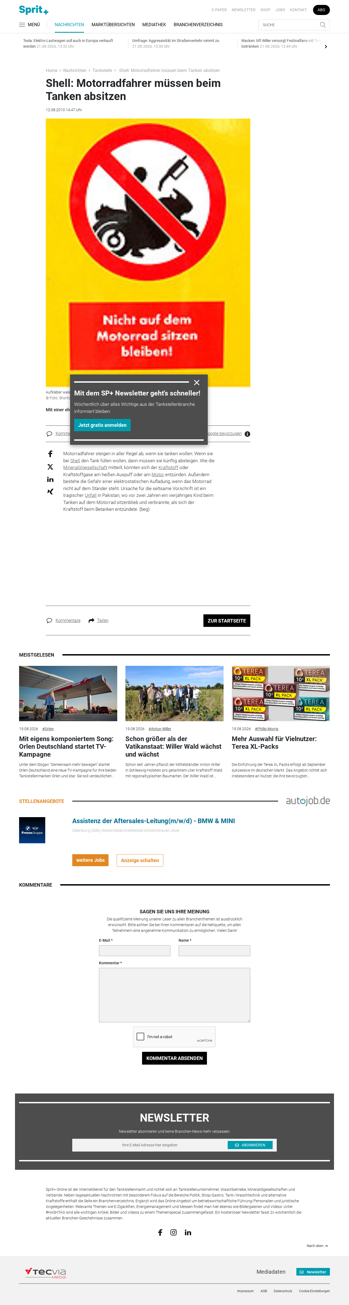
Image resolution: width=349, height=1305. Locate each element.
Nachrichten (69, 24)
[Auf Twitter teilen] (50, 466)
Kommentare (68, 433)
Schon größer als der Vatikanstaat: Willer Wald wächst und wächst (173, 747)
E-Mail (104, 940)
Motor (158, 474)
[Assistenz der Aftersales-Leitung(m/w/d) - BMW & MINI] (32, 829)
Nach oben (315, 1246)
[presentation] (326, 46)
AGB (264, 1291)
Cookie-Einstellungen (314, 1291)
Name (184, 940)
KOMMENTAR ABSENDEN (174, 1058)
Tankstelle (102, 70)
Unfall (91, 495)
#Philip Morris (266, 729)
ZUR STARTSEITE (227, 621)
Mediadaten (271, 1271)
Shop (265, 10)
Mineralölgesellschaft (85, 467)
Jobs (280, 10)
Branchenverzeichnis (198, 24)
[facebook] (160, 1232)
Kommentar (109, 963)
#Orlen (48, 729)
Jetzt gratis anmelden (102, 425)
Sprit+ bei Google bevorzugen (214, 433)
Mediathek (154, 24)
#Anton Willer (160, 729)
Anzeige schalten (140, 860)
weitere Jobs (90, 860)
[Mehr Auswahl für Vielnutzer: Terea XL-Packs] (281, 693)
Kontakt (298, 10)
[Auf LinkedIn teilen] (50, 479)
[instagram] (173, 1232)
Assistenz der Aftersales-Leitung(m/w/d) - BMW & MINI (153, 821)
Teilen (103, 620)
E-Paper (219, 10)
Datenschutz (283, 1291)
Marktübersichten (113, 24)
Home (51, 70)
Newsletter (243, 10)
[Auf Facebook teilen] (50, 454)
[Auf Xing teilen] (50, 491)
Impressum (245, 1291)
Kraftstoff (168, 467)
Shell (75, 460)
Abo (321, 10)
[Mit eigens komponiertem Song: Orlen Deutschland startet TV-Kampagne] (68, 693)
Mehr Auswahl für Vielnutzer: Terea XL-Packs (274, 743)
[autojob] (308, 801)
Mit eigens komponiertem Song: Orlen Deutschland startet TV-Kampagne (66, 747)
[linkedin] (188, 1232)
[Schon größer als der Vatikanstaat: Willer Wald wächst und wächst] (174, 693)
